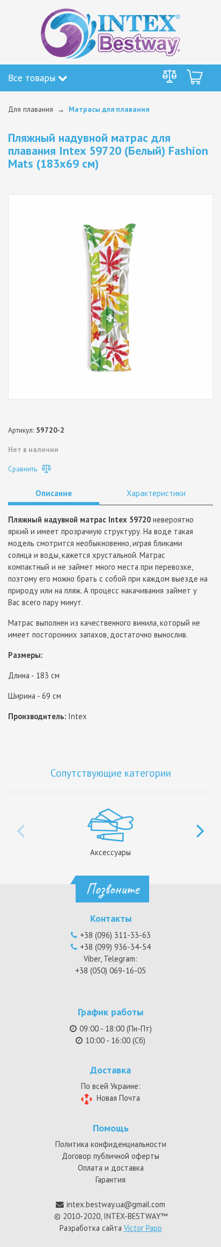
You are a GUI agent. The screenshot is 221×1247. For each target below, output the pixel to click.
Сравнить (23, 469)
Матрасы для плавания (109, 109)
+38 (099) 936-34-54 (115, 947)
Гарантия (110, 1179)
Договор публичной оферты (110, 1156)
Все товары (33, 77)
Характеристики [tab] (156, 493)
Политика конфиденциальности (110, 1144)
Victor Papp (143, 1228)
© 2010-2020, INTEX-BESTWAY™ (110, 1216)
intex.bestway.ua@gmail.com (116, 1204)
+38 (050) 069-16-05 (110, 970)
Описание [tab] (53, 493)
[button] (200, 825)
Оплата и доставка (111, 1168)
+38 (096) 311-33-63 (115, 935)
